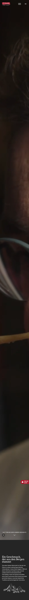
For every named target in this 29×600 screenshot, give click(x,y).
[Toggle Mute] (3, 535)
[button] (19, 4)
